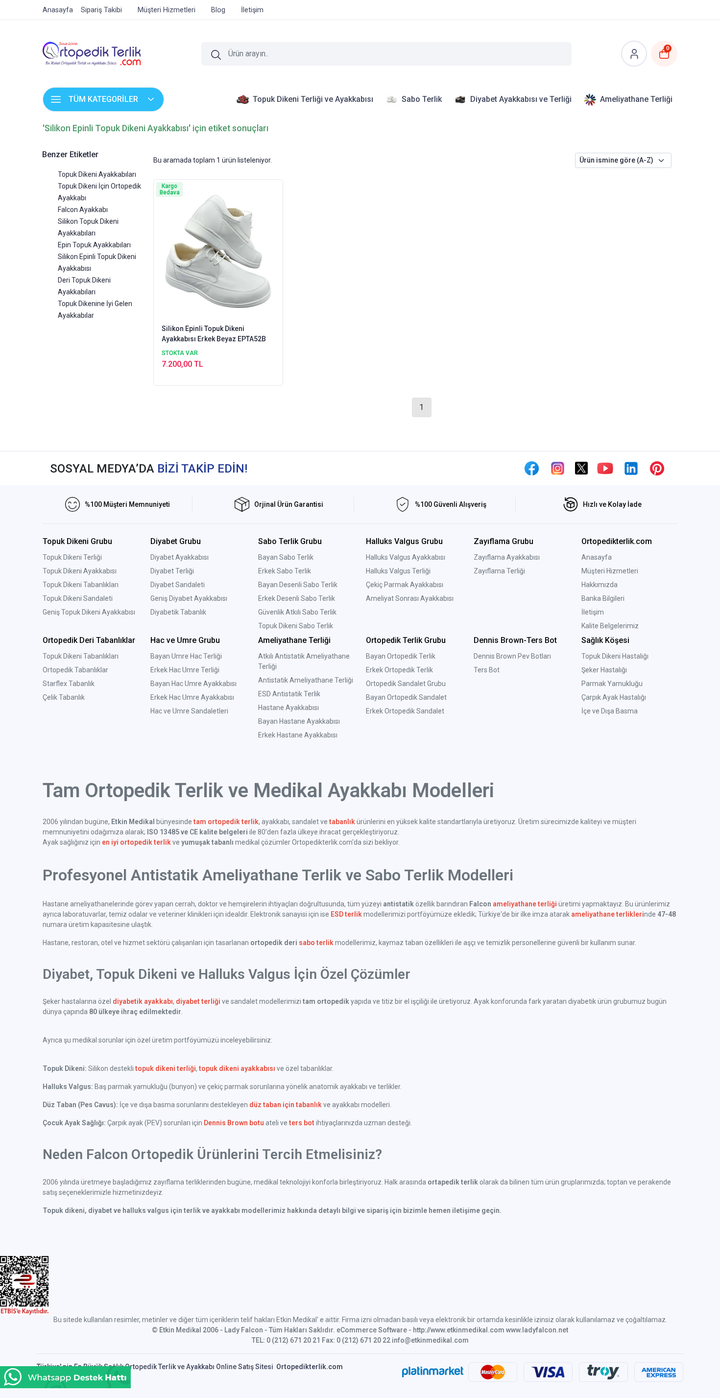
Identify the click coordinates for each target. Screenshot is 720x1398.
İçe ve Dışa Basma (609, 711)
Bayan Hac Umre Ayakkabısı (193, 683)
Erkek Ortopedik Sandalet (405, 711)
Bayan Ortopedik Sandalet (406, 697)
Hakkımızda (599, 585)
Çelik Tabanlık (64, 697)
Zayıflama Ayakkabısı (507, 557)
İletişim (592, 612)
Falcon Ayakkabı (83, 209)
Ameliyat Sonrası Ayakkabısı (410, 598)
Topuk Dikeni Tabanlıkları (81, 585)
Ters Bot (487, 670)
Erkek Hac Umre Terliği (184, 670)
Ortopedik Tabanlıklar (75, 670)
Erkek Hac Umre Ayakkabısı (192, 697)
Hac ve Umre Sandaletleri (189, 711)
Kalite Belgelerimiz (610, 626)
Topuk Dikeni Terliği (72, 557)
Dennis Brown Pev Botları (512, 656)
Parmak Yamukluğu (612, 683)
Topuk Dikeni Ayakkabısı (80, 571)
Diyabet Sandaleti (177, 585)
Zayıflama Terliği (499, 571)
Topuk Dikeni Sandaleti (78, 598)
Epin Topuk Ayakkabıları (94, 245)
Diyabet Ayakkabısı (179, 557)
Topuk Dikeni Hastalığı (614, 656)
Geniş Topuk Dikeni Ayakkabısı (89, 612)
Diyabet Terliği (172, 571)
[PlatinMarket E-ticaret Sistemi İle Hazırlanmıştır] (432, 1372)
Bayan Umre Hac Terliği (186, 656)
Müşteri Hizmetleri (609, 571)
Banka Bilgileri (602, 598)
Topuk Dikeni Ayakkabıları (97, 174)
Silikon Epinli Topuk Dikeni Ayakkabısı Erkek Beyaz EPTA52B (214, 334)
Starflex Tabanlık (69, 683)
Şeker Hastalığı (604, 670)
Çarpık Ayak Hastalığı (613, 697)
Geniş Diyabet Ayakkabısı (188, 598)
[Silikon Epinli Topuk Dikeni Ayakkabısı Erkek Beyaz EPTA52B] (218, 251)
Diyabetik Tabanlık (178, 612)
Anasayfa (596, 557)
